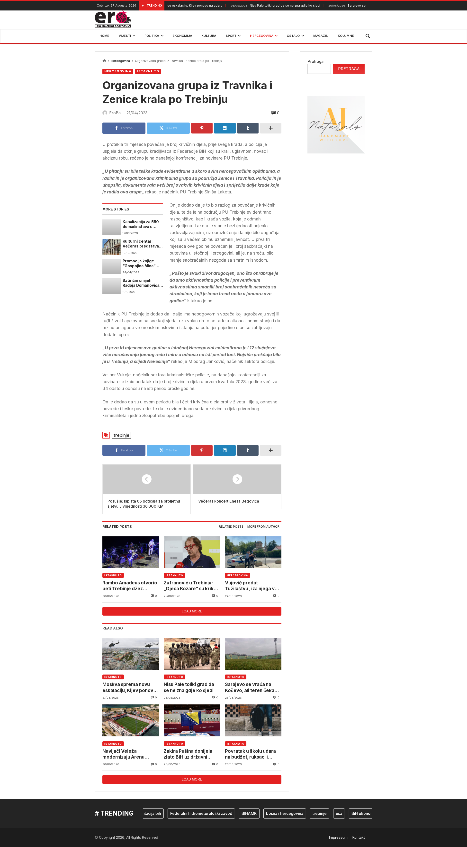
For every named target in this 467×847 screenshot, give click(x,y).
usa (327, 813)
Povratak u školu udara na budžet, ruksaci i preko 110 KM (250, 754)
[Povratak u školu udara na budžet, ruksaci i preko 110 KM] (253, 720)
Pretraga (315, 61)
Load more (192, 611)
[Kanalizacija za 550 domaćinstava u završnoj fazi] (111, 227)
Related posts (231, 526)
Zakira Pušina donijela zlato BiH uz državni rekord (188, 754)
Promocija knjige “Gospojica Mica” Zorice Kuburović (139, 264)
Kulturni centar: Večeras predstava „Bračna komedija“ (141, 244)
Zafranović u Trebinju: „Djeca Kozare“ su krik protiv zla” (189, 586)
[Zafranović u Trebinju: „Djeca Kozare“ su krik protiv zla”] (192, 552)
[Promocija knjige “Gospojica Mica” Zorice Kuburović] (111, 266)
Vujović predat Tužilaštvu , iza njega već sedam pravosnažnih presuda (252, 586)
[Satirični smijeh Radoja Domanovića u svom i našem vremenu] (111, 286)
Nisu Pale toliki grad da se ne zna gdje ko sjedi (262, 5)
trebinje (121, 435)
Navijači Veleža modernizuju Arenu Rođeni (123, 754)
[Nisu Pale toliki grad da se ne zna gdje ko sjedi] (192, 654)
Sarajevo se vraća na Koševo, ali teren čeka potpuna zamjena (249, 688)
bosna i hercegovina (273, 813)
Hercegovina (120, 61)
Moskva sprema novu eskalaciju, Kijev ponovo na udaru (129, 688)
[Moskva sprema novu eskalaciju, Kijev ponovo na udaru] (130, 654)
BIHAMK (237, 813)
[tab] (231, 527)
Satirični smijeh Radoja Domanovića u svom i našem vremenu (143, 283)
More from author (263, 526)
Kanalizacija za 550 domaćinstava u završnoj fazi (141, 224)
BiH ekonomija (353, 813)
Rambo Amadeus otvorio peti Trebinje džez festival (129, 586)
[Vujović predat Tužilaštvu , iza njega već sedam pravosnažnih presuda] (253, 552)
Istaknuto (148, 71)
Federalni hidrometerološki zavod (190, 813)
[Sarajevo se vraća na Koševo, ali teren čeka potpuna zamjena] (253, 654)
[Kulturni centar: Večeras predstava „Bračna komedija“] (111, 247)
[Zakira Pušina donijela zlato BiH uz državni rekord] (192, 720)
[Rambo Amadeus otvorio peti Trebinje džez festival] (130, 552)
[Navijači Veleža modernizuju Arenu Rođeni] (130, 720)
